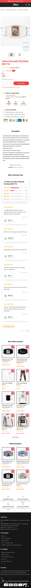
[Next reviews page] (27, 330)
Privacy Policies (5, 540)
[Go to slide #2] (19, 55)
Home (2, 10)
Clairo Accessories (11, 10)
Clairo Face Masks (23, 10)
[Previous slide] (3, 31)
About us (3, 536)
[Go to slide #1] (11, 55)
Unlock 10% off (3, 581)
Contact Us (4, 559)
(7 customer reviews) (14, 67)
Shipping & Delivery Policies (7, 552)
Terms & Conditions (6, 538)
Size (3, 73)
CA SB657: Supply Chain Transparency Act (11, 545)
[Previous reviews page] (20, 330)
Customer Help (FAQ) (6, 561)
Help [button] (28, 586)
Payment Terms (5, 554)
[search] (26, 5)
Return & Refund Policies (7, 556)
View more (15, 437)
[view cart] (29, 5)
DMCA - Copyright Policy (7, 542)
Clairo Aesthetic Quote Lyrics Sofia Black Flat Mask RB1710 (21, 361)
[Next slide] (28, 31)
